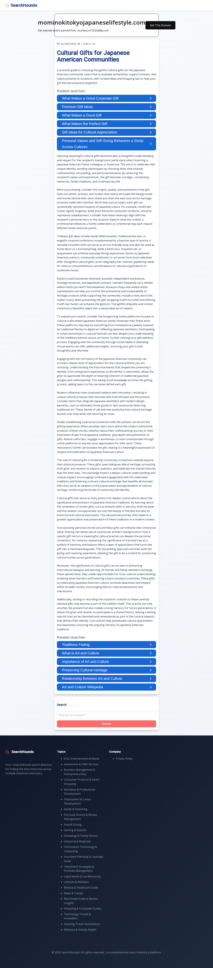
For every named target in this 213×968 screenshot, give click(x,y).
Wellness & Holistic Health (80, 929)
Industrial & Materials (77, 841)
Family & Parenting (75, 809)
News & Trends (73, 893)
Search (106, 723)
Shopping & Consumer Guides (82, 908)
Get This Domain (160, 25)
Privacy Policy (124, 758)
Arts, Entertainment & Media (81, 758)
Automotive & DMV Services (81, 764)
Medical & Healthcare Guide (81, 887)
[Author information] (79, 44)
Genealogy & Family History (81, 836)
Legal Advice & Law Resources (82, 876)
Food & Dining (73, 824)
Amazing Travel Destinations (82, 924)
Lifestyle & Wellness (76, 882)
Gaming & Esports (75, 830)
